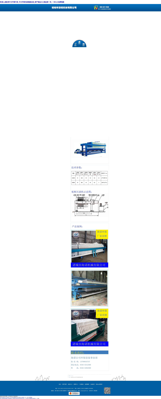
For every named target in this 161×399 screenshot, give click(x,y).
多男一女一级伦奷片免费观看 (27, 398)
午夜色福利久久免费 (11, 398)
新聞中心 (76, 384)
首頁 (60, 384)
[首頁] (79, 43)
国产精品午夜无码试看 (18, 398)
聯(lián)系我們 (99, 384)
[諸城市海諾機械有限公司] (64, 8)
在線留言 (93, 384)
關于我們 (65, 384)
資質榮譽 (87, 384)
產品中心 (70, 384)
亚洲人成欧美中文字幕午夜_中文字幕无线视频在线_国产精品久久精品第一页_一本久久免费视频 (32, 2)
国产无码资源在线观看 (4, 398)
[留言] (74, 43)
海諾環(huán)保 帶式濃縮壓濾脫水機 (77, 377)
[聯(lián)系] (84, 43)
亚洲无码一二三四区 (35, 398)
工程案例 (81, 384)
